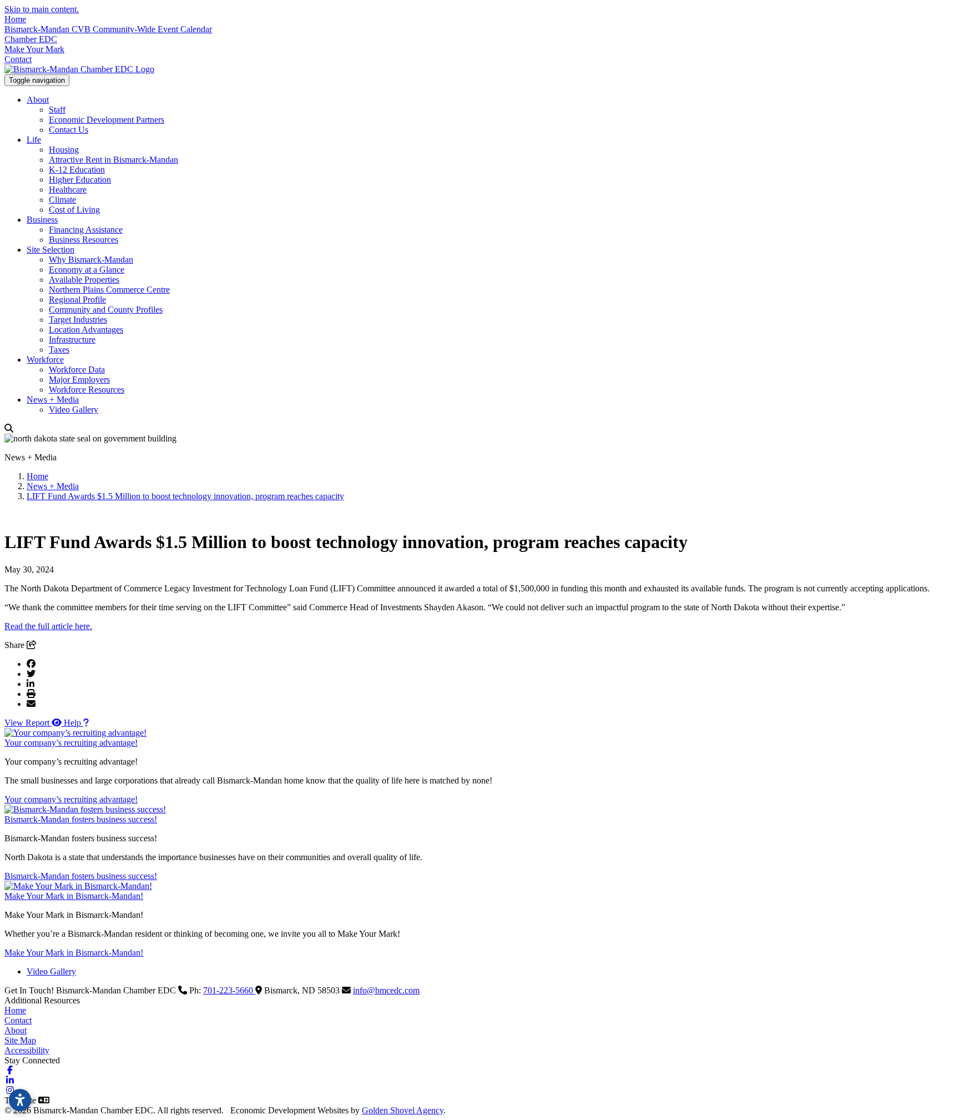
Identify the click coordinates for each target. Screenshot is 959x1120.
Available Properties (84, 279)
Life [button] (34, 139)
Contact (18, 59)
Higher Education (80, 179)
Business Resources (83, 239)
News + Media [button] (53, 399)
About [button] (38, 99)
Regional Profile (77, 299)
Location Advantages (86, 329)
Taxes (59, 349)
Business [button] (42, 219)
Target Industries (78, 319)
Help (73, 722)
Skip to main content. (41, 9)
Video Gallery (73, 409)
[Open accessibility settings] (20, 1100)
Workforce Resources (86, 389)
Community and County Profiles (106, 309)
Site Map (20, 1040)
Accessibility (26, 1050)
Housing (64, 149)
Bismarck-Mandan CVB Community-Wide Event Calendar (108, 29)
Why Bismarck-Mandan (91, 259)
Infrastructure (72, 339)
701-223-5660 (229, 990)
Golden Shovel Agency (402, 1110)
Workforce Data (77, 369)
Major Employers (79, 379)
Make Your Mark (34, 49)
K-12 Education (77, 169)
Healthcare (68, 189)
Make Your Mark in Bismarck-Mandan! (73, 896)
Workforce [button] (45, 359)
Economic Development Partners (106, 119)
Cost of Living (74, 209)
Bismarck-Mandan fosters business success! (80, 819)
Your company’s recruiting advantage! (71, 742)
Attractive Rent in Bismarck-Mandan (113, 159)
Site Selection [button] (50, 249)
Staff (57, 109)
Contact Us (68, 129)
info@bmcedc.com (386, 990)
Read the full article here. (48, 626)
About (15, 1030)
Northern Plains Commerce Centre (109, 289)
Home (15, 19)
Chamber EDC (30, 39)
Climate (62, 199)
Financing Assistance (86, 229)
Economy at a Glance (86, 269)
